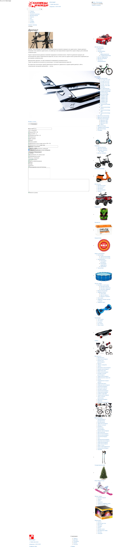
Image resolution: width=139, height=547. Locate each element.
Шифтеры (100, 400)
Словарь (32, 21)
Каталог (75, 542)
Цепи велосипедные (102, 399)
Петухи (99, 379)
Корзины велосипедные (103, 430)
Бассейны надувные (105, 289)
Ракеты (99, 527)
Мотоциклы (100, 188)
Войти (94, 2)
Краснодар (8, 0)
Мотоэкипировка (101, 189)
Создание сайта (33, 546)
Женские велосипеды (103, 92)
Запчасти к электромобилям (102, 60)
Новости (32, 17)
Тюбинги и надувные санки (104, 503)
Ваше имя (31, 128)
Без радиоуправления (104, 53)
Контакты (32, 22)
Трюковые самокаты (102, 150)
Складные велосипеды (103, 94)
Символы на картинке (34, 146)
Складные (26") (104, 100)
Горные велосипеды (102, 102)
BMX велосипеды (102, 126)
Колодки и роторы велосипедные (102, 374)
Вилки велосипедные (103, 359)
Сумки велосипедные (103, 443)
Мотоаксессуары (102, 185)
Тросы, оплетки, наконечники (101, 397)
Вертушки (100, 524)
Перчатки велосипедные (103, 439)
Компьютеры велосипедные (101, 428)
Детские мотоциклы (102, 58)
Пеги (99, 438)
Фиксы (102, 124)
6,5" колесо (100, 323)
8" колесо (100, 322)
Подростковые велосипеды (104, 91)
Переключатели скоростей (104, 377)
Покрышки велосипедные (104, 385)
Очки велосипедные (102, 436)
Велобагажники (101, 422)
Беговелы (102, 87)
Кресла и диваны (104, 295)
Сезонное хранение (35, 14)
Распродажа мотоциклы (103, 261)
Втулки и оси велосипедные (101, 361)
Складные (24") (104, 98)
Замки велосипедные (103, 423)
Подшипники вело (102, 383)
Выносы (99, 363)
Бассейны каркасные (105, 287)
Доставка (75, 539)
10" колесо (100, 320)
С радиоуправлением (105, 55)
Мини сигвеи (101, 325)
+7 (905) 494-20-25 (53, 4)
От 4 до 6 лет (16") (104, 82)
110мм (102, 151)
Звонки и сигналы (102, 425)
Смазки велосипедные (103, 390)
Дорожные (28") (104, 123)
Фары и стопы (101, 445)
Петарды (100, 526)
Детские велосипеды (102, 78)
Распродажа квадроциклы (103, 264)
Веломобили (101, 48)
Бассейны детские (104, 286)
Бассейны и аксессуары (103, 285)
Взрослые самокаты (102, 148)
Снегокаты (100, 502)
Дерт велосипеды (102, 128)
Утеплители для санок (103, 504)
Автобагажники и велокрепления (102, 419)
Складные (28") (104, 101)
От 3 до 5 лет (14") (104, 81)
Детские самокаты (102, 153)
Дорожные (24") (104, 120)
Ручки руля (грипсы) (102, 387)
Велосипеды (101, 255)
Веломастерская (34, 15)
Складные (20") (104, 97)
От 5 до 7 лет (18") (104, 84)
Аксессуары (103, 293)
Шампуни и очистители (103, 402)
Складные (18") (104, 95)
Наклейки (100, 449)
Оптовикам (76, 541)
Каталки (99, 49)
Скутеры (100, 191)
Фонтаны (100, 532)
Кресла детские (101, 432)
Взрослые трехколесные (103, 117)
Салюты (99, 522)
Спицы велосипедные (103, 392)
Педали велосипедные (103, 376)
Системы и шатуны (102, 389)
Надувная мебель (102, 292)
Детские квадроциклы (103, 57)
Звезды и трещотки (102, 364)
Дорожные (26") (104, 121)
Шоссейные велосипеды (103, 115)
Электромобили (101, 51)
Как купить (32, 12)
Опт (31, 18)
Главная (32, 11)
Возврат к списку (32, 121)
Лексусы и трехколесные (103, 88)
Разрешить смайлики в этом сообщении (39, 150)
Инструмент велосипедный (104, 367)
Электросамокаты (102, 147)
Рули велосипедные (102, 386)
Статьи (31, 19)
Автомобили (103, 266)
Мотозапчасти (101, 187)
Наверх (73, 546)
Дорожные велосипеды (103, 118)
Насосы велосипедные (103, 435)
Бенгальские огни (102, 523)
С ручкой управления (105, 89)
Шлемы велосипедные (103, 448)
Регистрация (99, 2)
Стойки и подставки (102, 393)
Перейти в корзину (96, 5)
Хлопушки (100, 533)
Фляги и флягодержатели (104, 446)
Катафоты (100, 426)
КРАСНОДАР (52, 2)
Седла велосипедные (103, 442)
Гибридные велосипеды (103, 127)
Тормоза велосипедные (103, 395)
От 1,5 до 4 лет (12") (105, 79)
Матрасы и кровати (105, 296)
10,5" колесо (101, 319)
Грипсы (99, 366)
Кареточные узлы (102, 370)
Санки (99, 500)
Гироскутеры (101, 268)
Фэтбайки (100, 130)
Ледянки (100, 499)
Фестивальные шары (103, 530)
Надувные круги (101, 302)
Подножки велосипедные (104, 441)
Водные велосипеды (102, 290)
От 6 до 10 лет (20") (105, 85)
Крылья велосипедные (103, 433)
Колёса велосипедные (103, 372)
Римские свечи (101, 529)
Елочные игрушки (102, 497)
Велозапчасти (101, 357)
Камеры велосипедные (103, 369)
